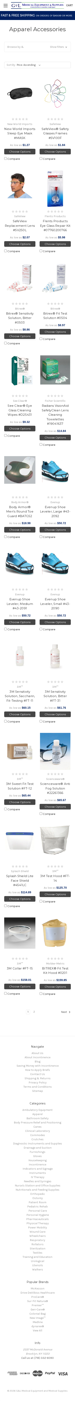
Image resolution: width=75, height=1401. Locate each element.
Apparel (37, 1114)
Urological (37, 1261)
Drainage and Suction (38, 1147)
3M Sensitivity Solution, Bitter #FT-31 (55, 696)
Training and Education (37, 1257)
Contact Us (37, 1074)
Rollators (37, 1244)
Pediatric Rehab (37, 1206)
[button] (37, 47)
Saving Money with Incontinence (38, 1065)
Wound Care (37, 1231)
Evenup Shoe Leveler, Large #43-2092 (55, 511)
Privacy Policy (38, 1082)
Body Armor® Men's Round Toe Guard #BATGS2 (19, 511)
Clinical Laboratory (37, 1131)
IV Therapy (37, 1177)
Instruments (37, 1173)
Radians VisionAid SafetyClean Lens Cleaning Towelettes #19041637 (55, 415)
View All (37, 1330)
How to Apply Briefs (37, 1070)
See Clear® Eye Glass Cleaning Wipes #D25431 (20, 410)
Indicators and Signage (38, 1168)
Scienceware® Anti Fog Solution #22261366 (55, 788)
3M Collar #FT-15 (20, 968)
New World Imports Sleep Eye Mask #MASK (19, 133)
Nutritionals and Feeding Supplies (37, 1189)
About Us (37, 1053)
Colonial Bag (37, 1313)
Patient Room (37, 1202)
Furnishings (37, 1152)
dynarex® (37, 1326)
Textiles (37, 1252)
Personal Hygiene (37, 1215)
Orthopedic (37, 1194)
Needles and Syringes (37, 1181)
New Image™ (37, 1318)
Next (64, 1012)
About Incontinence (37, 1057)
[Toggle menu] (5, 5)
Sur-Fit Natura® (37, 1301)
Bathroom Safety (37, 1118)
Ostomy (37, 1198)
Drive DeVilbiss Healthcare (37, 1292)
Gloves (37, 1156)
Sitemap (37, 1091)
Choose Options (19, 151)
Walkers (37, 1269)
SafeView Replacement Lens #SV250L (20, 225)
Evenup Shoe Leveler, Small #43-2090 (55, 603)
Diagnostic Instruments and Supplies (37, 1143)
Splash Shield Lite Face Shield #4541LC (20, 880)
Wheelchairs (37, 1236)
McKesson (37, 1288)
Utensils (37, 1265)
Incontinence (37, 1164)
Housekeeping (37, 1160)
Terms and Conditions (37, 1086)
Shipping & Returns (38, 1078)
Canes (37, 1126)
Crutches (37, 1139)
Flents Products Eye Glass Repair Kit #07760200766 (55, 225)
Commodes (37, 1135)
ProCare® (37, 1297)
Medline (38, 1322)
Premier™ (38, 1305)
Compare (13, 158)
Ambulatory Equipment (37, 1110)
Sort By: (11, 64)
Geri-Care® (38, 1309)
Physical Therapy (37, 1223)
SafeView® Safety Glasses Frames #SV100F (55, 133)
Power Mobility (37, 1227)
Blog (37, 1061)
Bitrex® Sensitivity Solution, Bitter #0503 (20, 318)
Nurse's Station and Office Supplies (37, 1185)
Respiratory (37, 1240)
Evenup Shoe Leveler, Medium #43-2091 (20, 603)
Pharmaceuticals (37, 1219)
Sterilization (37, 1248)
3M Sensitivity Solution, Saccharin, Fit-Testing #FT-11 (20, 696)
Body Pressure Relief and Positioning (37, 1122)
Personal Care (37, 1210)
